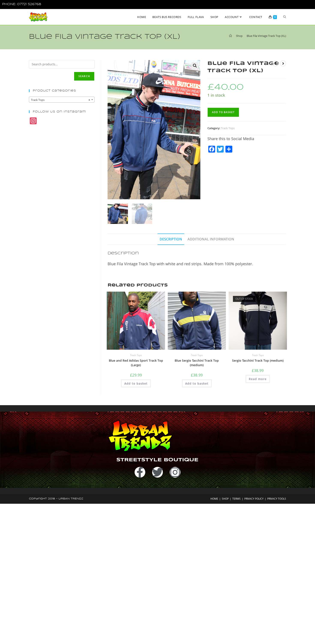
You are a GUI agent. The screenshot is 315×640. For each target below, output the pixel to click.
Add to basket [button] (136, 383)
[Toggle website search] (284, 17)
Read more (258, 379)
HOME (214, 499)
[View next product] (283, 63)
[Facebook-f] (140, 472)
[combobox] (61, 100)
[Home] (230, 36)
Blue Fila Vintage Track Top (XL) (266, 36)
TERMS (236, 499)
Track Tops (228, 128)
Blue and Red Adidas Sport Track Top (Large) (136, 362)
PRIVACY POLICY (254, 499)
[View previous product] (275, 63)
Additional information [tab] (211, 239)
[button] (194, 65)
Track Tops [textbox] (60, 100)
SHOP (225, 499)
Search (84, 76)
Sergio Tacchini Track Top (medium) (258, 360)
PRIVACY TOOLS (276, 499)
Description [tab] (171, 239)
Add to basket (223, 112)
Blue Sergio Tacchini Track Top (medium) (197, 362)
